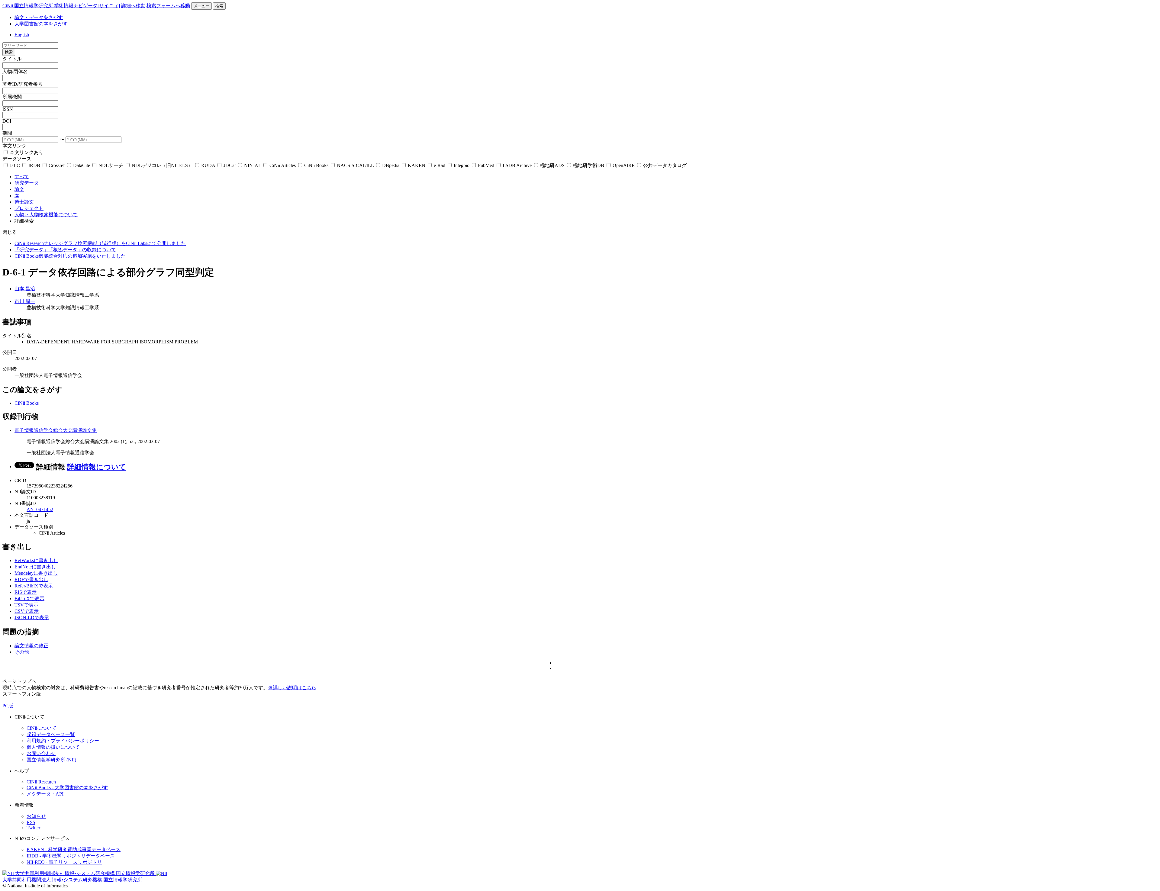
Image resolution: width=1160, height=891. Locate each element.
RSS (31, 822)
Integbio (462, 165)
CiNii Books (316, 165)
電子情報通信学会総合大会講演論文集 (55, 430)
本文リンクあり (26, 152)
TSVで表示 (26, 604)
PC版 (7, 705)
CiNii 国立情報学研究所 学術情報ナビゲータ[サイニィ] (61, 5)
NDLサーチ (110, 165)
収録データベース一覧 (51, 734)
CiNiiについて (41, 728)
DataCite (81, 165)
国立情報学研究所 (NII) (51, 759)
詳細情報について (96, 467)
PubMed (486, 165)
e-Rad (439, 165)
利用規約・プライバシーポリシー (63, 740)
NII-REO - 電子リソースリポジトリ (64, 862)
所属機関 (12, 96)
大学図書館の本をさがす (41, 23)
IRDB (34, 165)
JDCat (229, 165)
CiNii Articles (282, 165)
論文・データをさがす (38, 17)
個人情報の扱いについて (53, 747)
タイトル (12, 58)
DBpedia (391, 165)
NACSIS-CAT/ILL (355, 165)
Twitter (33, 827)
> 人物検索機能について (51, 214)
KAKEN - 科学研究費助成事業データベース (74, 849)
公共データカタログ (664, 165)
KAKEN (417, 165)
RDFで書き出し (31, 579)
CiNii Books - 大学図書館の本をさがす (67, 787)
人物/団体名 (15, 71)
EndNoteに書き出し (35, 566)
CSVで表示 (26, 611)
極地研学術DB (588, 165)
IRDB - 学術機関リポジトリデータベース (71, 855)
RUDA (208, 165)
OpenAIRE (623, 165)
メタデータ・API (45, 793)
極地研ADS (552, 165)
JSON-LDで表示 (31, 617)
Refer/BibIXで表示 (33, 585)
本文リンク (14, 145)
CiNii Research (41, 781)
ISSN (7, 109)
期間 (7, 133)
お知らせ (36, 816)
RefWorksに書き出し (36, 560)
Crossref (56, 165)
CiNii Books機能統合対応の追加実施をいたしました (70, 256)
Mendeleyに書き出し (36, 573)
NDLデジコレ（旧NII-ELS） (162, 165)
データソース (16, 158)
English (21, 34)
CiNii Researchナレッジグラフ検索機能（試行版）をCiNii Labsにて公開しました (100, 243)
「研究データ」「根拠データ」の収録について (65, 249)
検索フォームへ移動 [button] (168, 5)
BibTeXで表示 (29, 598)
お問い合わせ (41, 753)
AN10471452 (40, 509)
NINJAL (252, 165)
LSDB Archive (517, 165)
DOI (6, 121)
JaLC (14, 165)
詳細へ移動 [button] (133, 5)
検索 (219, 6)
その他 (21, 652)
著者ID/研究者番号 (22, 84)
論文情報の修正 (31, 645)
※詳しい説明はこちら (292, 687)
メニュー (201, 6)
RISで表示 (25, 592)
